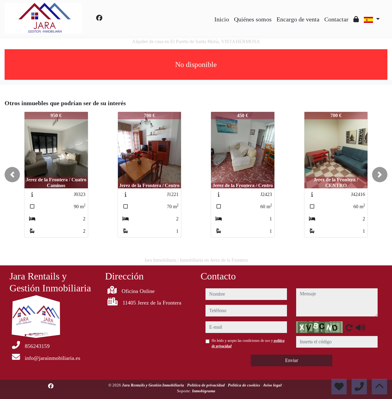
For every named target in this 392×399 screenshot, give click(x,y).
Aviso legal (273, 385)
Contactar (336, 19)
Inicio (221, 19)
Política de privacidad (206, 385)
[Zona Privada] (356, 19)
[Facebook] (99, 18)
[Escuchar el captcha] (360, 327)
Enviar (291, 360)
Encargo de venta (298, 19)
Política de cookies (244, 385)
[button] (12, 174)
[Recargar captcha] (349, 327)
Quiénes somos (253, 19)
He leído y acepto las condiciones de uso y (248, 343)
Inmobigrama (203, 391)
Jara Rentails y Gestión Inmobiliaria (153, 385)
